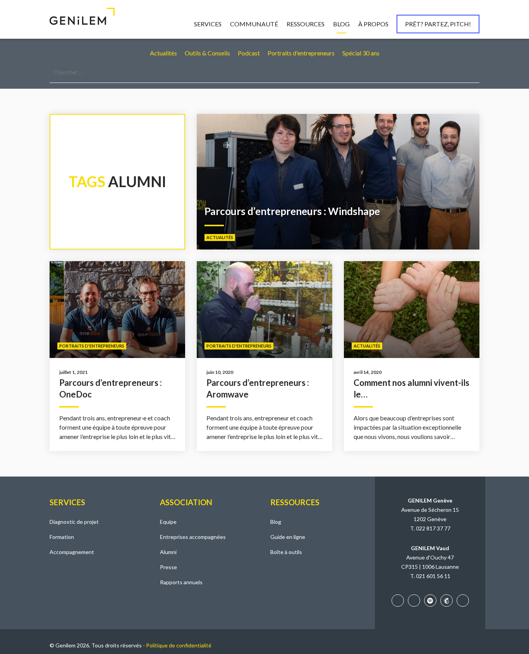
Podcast (249, 53)
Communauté (254, 24)
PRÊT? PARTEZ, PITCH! (438, 24)
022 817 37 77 (433, 528)
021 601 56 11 (433, 576)
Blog (341, 24)
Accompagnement (72, 552)
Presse (168, 567)
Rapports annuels (181, 582)
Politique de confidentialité (178, 645)
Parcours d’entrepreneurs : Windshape (292, 211)
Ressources (306, 24)
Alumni (168, 552)
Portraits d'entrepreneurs (301, 53)
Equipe (168, 521)
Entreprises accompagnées (193, 537)
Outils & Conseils (207, 53)
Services (208, 24)
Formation (62, 537)
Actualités (163, 53)
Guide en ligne (287, 537)
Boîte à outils (286, 552)
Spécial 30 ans (361, 53)
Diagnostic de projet (74, 521)
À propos (373, 24)
